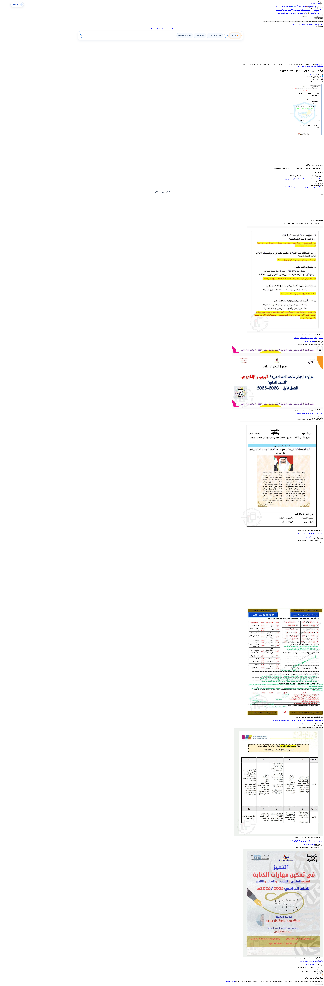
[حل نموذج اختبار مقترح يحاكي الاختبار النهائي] (285, 333)
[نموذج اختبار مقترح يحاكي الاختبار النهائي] (281, 528)
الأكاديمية (171, 28)
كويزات (167, 28)
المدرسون (320, 24)
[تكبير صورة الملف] (304, 136)
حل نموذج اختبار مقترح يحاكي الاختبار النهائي (308, 338)
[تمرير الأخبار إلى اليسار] (81, 36)
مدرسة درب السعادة (309, 844)
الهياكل (158, 28)
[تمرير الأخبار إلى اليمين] (226, 36)
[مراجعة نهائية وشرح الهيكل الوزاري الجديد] (277, 408)
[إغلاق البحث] (303, 16)
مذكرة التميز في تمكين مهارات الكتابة (310, 961)
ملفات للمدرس (302, 24)
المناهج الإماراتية (319, 18)
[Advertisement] (272, 52)
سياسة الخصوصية (230, 981)
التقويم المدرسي (293, 24)
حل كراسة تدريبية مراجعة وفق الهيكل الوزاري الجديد (306, 841)
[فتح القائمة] (322, 7)
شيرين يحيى (311, 416)
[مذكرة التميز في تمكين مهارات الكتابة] (283, 956)
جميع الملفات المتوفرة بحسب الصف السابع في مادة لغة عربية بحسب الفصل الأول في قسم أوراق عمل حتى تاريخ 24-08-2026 (293, 21)
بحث (306, 16)
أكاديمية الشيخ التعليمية (308, 723)
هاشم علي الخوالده (309, 341)
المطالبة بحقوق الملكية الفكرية (162, 192)
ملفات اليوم (310, 24)
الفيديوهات (152, 28)
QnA (162, 28)
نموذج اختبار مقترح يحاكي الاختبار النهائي (309, 533)
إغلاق (317, 984)
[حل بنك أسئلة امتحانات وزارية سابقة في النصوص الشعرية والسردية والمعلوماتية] (285, 715)
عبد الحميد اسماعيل (309, 964)
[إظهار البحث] (322, 15)
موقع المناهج (319, 64)
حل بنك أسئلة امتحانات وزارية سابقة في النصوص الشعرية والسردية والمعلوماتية (297, 720)
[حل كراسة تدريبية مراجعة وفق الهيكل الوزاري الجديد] (278, 835)
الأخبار (315, 24)
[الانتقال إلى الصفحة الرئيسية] (319, 3)
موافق (321, 984)
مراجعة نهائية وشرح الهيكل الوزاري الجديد (309, 413)
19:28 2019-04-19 (313, 74)
